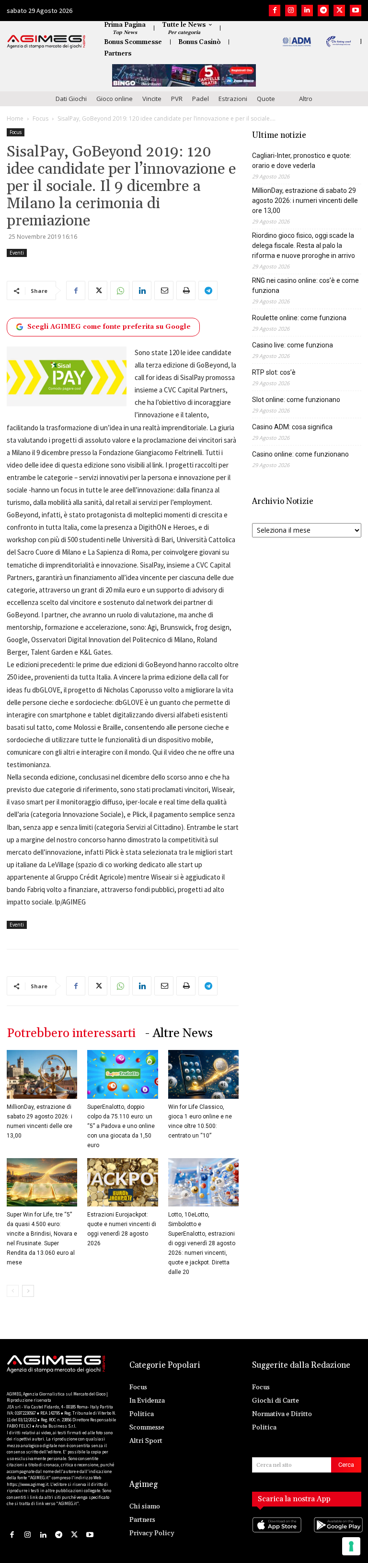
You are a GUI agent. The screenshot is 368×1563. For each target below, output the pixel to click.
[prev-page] (13, 1291)
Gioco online (114, 98)
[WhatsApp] (119, 290)
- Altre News (179, 1033)
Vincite (151, 98)
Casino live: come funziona (292, 345)
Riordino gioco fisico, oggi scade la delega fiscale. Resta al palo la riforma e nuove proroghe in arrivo (303, 245)
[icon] (276, 1534)
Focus (40, 118)
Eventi (17, 252)
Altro (305, 98)
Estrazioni (232, 98)
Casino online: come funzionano (300, 454)
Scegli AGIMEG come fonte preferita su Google (109, 327)
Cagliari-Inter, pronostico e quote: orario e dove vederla (301, 160)
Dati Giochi (71, 98)
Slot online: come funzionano (296, 399)
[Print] (186, 290)
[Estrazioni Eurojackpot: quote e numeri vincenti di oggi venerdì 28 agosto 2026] (122, 1182)
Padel (200, 98)
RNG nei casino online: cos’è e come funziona (305, 285)
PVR (177, 98)
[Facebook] (274, 10)
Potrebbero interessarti (71, 1033)
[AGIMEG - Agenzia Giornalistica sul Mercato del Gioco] (46, 41)
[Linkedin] (307, 10)
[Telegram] (323, 10)
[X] (339, 10)
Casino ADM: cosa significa (292, 427)
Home (15, 118)
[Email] (163, 290)
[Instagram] (291, 10)
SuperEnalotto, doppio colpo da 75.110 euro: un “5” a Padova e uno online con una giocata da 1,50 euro (121, 1126)
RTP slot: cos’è (274, 372)
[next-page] (28, 1291)
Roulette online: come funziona (299, 318)
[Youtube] (355, 10)
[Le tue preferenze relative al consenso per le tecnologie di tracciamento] (351, 1546)
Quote (266, 98)
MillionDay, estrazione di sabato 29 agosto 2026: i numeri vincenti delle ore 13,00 (305, 200)
